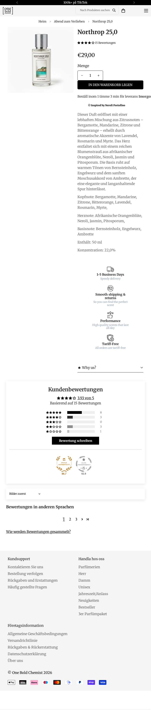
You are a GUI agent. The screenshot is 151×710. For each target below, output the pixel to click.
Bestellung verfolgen (25, 573)
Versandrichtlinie (22, 640)
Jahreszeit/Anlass (93, 594)
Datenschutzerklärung (27, 654)
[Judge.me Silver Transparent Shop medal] (84, 464)
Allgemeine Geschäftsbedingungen (37, 634)
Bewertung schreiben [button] (75, 441)
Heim (42, 21)
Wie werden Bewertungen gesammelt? (38, 531)
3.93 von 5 (85, 398)
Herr (82, 573)
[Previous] (17, 2)
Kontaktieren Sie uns (25, 567)
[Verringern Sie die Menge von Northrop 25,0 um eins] (82, 75)
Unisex (84, 587)
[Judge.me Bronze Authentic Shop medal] (64, 464)
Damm (84, 580)
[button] (123, 10)
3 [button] (76, 519)
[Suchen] (114, 10)
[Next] (134, 2)
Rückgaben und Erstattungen (33, 580)
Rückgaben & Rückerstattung (33, 647)
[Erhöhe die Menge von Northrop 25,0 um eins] (98, 75)
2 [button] (70, 519)
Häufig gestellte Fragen (27, 587)
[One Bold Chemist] (8, 10)
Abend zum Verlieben (69, 21)
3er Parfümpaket (92, 614)
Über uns (15, 660)
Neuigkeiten (88, 600)
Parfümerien (89, 567)
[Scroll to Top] (143, 688)
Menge (83, 65)
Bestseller (86, 607)
